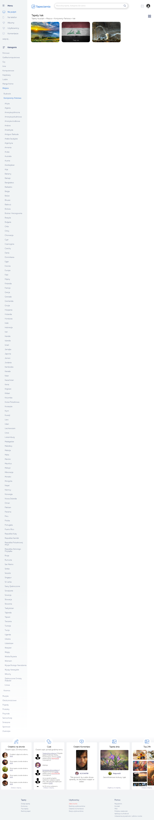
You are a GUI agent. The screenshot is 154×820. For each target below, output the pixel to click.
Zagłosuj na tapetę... (114, 788)
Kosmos (7, 690)
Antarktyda (9, 130)
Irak (74, 18)
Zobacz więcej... (16, 788)
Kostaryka (8, 406)
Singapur (8, 577)
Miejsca (5, 88)
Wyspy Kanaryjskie (12, 670)
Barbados (8, 187)
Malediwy (8, 446)
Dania (7, 253)
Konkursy (24, 806)
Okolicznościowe (9, 700)
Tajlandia (8, 613)
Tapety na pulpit (38, 18)
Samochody (7, 718)
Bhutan (7, 200)
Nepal (7, 485)
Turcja (7, 630)
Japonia (8, 354)
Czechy (8, 248)
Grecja (7, 292)
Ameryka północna (12, 112)
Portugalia (9, 525)
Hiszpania (8, 310)
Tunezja (8, 626)
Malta (7, 455)
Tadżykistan (9, 608)
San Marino (9, 564)
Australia (8, 156)
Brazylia (8, 218)
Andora (7, 125)
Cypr (6, 240)
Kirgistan (8, 389)
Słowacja (8, 599)
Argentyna (9, 143)
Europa (7, 270)
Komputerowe (8, 71)
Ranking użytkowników (77, 806)
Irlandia (7, 336)
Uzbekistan (9, 643)
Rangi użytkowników (76, 811)
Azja (6, 169)
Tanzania (8, 621)
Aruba (7, 152)
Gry (3, 62)
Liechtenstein (10, 428)
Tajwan (7, 617)
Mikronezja (9, 472)
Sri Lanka (8, 582)
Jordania (8, 362)
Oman (7, 503)
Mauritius (8, 463)
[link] (11, 763)
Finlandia (8, 283)
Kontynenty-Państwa (12, 98)
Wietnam (8, 661)
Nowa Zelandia (11, 499)
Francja (7, 288)
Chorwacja (9, 235)
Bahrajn (8, 178)
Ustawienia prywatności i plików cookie (128, 816)
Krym (7, 411)
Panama (8, 512)
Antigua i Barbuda (11, 134)
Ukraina (7, 639)
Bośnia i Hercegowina (13, 213)
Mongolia (8, 481)
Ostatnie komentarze (76, 809)
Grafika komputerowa (11, 57)
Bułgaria (8, 222)
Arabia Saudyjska (11, 139)
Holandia (8, 314)
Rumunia (8, 560)
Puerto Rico (9, 529)
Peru (6, 516)
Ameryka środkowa (12, 121)
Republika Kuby (11, 534)
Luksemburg (10, 437)
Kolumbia (8, 398)
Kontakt (117, 806)
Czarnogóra (9, 244)
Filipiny (7, 279)
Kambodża (9, 367)
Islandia (8, 341)
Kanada (7, 371)
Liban (7, 424)
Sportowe (6, 727)
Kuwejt (7, 415)
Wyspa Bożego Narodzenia (15, 665)
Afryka (7, 104)
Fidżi (6, 275)
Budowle (7, 94)
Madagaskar (9, 441)
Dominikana (9, 257)
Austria (7, 161)
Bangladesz (9, 183)
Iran (6, 332)
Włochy (8, 674)
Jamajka (8, 349)
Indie (7, 323)
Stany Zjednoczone (12, 586)
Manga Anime (7, 84)
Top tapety (24, 809)
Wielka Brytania (11, 656)
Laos (6, 420)
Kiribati (7, 393)
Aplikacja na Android (122, 814)
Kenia (7, 384)
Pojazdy (5, 705)
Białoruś (8, 204)
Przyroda (5, 714)
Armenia (8, 147)
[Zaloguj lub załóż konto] (148, 6)
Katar (7, 376)
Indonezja (9, 327)
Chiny (7, 231)
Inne (4, 66)
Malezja (8, 450)
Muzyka (5, 696)
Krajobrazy (6, 75)
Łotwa (7, 685)
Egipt (7, 262)
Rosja (7, 556)
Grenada (8, 297)
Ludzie (5, 79)
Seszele (8, 573)
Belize (7, 196)
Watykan (8, 648)
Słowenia (8, 604)
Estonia (7, 266)
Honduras (9, 319)
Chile (7, 226)
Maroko (8, 459)
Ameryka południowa (13, 117)
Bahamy (8, 174)
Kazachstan (9, 380)
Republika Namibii (12, 538)
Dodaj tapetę (25, 804)
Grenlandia (9, 301)
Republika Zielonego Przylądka (13, 550)
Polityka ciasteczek (121, 811)
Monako (8, 477)
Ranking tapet (25, 811)
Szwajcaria (9, 591)
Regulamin (118, 804)
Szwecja (8, 595)
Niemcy (8, 490)
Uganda (8, 635)
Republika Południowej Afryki (14, 543)
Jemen (7, 358)
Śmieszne (6, 722)
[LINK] (56, 772)
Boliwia (7, 209)
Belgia (7, 191)
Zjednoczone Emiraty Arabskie (13, 679)
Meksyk (7, 468)
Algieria (7, 108)
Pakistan (8, 507)
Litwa (7, 433)
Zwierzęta (6, 731)
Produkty (5, 709)
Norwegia (9, 494)
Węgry (7, 652)
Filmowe (5, 53)
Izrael (7, 345)
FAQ (116, 809)
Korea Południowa (12, 402)
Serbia (7, 569)
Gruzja (7, 305)
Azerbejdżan (10, 165)
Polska (7, 521)
